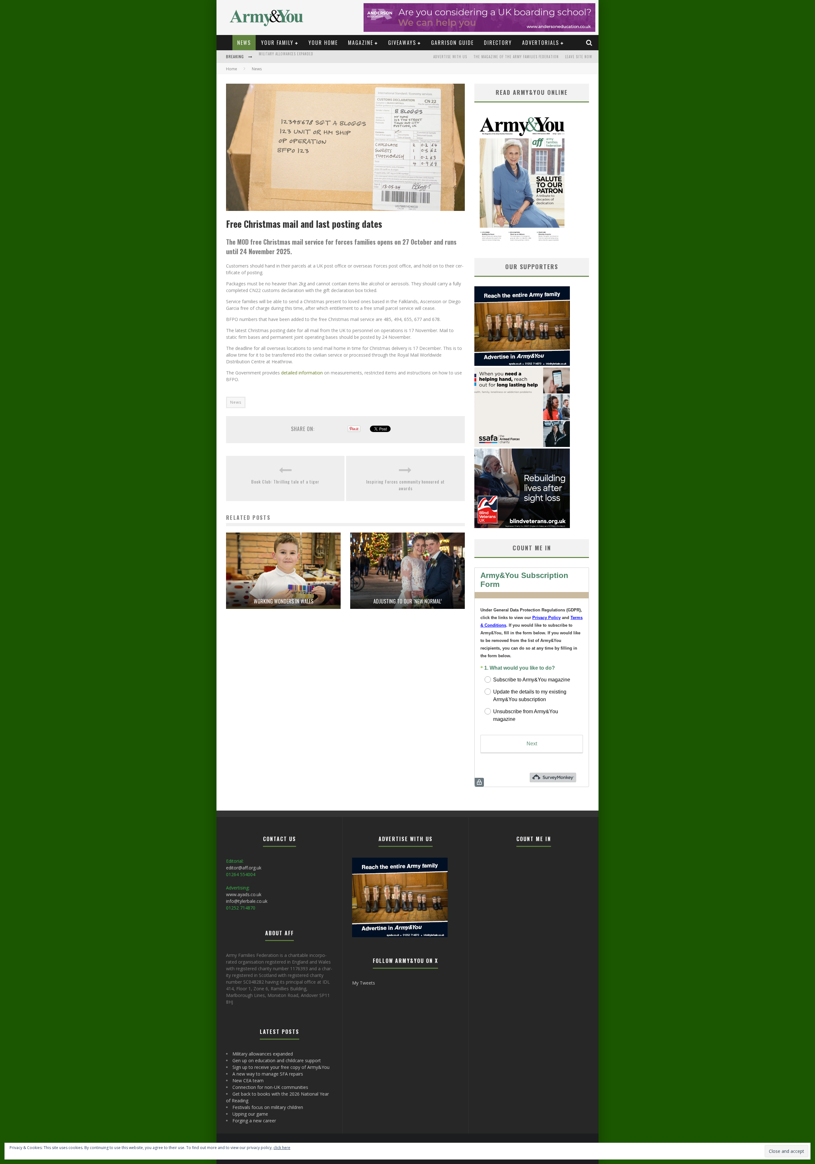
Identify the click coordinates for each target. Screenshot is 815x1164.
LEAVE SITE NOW (578, 56)
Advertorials (540, 42)
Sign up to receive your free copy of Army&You (281, 1067)
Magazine (360, 42)
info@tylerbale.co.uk (246, 901)
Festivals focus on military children (267, 1107)
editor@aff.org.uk (243, 868)
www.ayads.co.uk (243, 894)
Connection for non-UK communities (270, 1087)
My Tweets (363, 983)
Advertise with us (450, 56)
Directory (498, 42)
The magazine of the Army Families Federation (516, 56)
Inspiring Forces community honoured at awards (405, 484)
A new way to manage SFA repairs (267, 1074)
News (244, 42)
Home (231, 69)
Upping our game (250, 1114)
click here (281, 1147)
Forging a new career (254, 1121)
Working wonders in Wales (283, 601)
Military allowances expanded (262, 1054)
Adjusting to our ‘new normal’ (407, 601)
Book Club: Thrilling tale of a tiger (285, 481)
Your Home (323, 42)
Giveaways (402, 42)
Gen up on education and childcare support (299, 57)
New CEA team (248, 1080)
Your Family (277, 42)
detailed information (302, 373)
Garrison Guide (452, 42)
